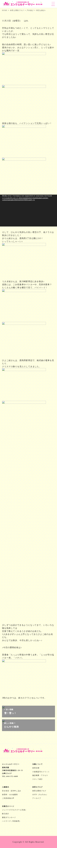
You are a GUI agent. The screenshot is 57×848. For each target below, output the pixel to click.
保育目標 (35, 768)
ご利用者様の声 (8, 798)
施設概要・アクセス (40, 775)
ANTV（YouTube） (40, 794)
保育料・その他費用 (10, 794)
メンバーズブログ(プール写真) (14, 810)
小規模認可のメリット (41, 772)
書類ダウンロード (9, 817)
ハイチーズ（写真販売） (11, 821)
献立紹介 (5, 813)
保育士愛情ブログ (39, 791)
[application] (28, 210)
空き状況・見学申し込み (11, 791)
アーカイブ (36, 798)
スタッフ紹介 (37, 779)
